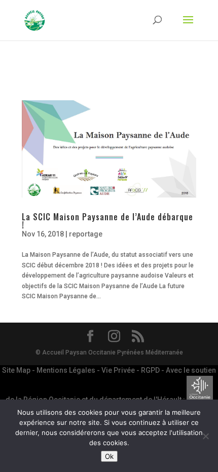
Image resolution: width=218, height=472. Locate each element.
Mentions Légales (67, 370)
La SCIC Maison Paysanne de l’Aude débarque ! (107, 221)
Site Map (17, 370)
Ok (109, 456)
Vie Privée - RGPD (131, 370)
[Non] (205, 436)
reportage (85, 234)
